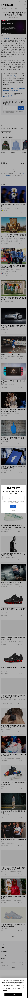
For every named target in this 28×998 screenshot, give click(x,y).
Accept (13, 994)
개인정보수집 (17, 501)
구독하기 (13, 506)
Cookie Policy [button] (14, 986)
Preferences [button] (5, 990)
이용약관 (22, 501)
